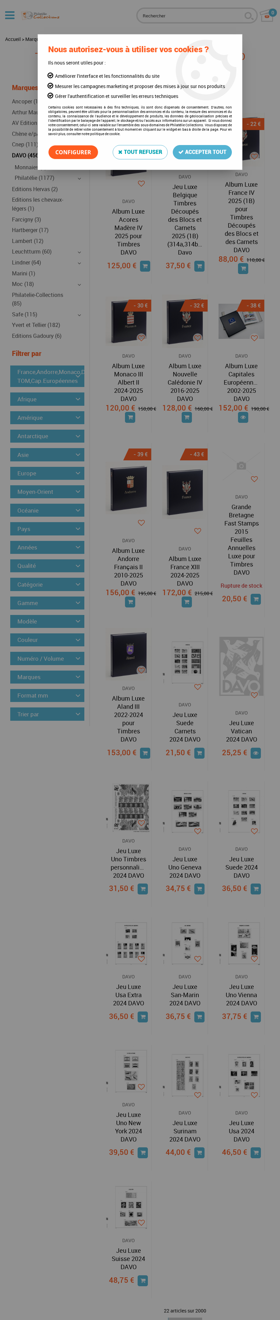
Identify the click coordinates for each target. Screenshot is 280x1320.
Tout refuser (142, 152)
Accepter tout (205, 152)
